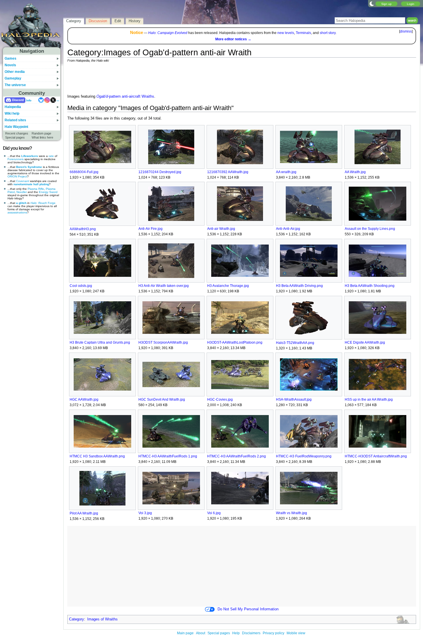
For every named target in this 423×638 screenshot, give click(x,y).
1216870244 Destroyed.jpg (159, 172)
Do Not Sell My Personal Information (248, 609)
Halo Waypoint (16, 127)
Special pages (15, 137)
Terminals (303, 33)
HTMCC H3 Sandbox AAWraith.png (97, 456)
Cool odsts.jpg (81, 286)
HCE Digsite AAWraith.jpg (365, 342)
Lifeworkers (29, 156)
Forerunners (15, 159)
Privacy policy (273, 633)
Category (76, 619)
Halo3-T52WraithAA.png (295, 343)
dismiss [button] (406, 31)
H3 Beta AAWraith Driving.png (299, 286)
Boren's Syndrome (29, 167)
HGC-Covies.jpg (220, 399)
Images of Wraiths (102, 619)
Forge (52, 203)
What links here (42, 137)
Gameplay (13, 78)
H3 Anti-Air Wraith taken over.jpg (163, 286)
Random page (41, 133)
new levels (285, 33)
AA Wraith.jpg (355, 172)
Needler (21, 192)
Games (10, 58)
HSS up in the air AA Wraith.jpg (369, 399)
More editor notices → (233, 39)
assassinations (17, 212)
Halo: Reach (39, 203)
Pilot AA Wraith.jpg (84, 513)
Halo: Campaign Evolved (167, 33)
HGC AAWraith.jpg (84, 399)
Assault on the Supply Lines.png (370, 229)
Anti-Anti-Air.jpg (288, 229)
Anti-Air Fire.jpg (150, 229)
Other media (15, 72)
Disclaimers (251, 633)
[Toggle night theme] (371, 3)
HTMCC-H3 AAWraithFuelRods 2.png (236, 456)
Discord (18, 100)
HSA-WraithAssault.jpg (294, 399)
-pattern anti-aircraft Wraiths (125, 96)
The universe (15, 85)
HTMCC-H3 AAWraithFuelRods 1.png (167, 456)
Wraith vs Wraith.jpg (291, 513)
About (200, 633)
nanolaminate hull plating (31, 184)
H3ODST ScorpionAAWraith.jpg (163, 342)
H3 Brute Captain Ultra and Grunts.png (100, 342)
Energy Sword (48, 192)
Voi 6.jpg (214, 513)
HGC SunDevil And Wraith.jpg (161, 399)
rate (51, 156)
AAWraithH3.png (83, 229)
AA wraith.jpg (286, 172)
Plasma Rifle (36, 188)
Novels (10, 65)
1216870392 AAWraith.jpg (227, 172)
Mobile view (296, 633)
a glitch (21, 203)
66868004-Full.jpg (84, 172)
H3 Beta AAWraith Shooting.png (370, 286)
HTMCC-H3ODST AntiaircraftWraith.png (376, 456)
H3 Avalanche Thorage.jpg (228, 286)
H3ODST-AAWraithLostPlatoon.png (234, 342)
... (57, 100)
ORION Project (17, 176)
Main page (185, 633)
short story (328, 33)
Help (236, 633)
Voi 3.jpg (145, 513)
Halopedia (13, 107)
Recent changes (16, 133)
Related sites (15, 120)
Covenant (22, 181)
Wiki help (12, 113)
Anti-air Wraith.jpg (221, 229)
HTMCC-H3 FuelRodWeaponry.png (303, 456)
